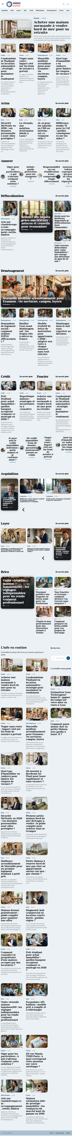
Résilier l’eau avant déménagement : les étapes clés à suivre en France (26, 331)
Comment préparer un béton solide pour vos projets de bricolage (61, 627)
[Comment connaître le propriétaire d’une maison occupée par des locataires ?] (12, 939)
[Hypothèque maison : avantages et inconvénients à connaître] (27, 385)
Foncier (36, 18)
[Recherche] (63, 4)
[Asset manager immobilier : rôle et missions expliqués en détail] (9, 494)
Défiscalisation (12, 196)
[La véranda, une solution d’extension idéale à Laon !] (26, 112)
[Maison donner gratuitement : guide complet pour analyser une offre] (12, 897)
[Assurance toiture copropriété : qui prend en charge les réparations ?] (58, 177)
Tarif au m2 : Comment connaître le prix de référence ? (58, 499)
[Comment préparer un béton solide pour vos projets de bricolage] (62, 611)
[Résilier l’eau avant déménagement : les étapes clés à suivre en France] (26, 313)
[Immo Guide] (13, 4)
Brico (5, 572)
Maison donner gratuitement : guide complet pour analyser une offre (10, 915)
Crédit (5, 376)
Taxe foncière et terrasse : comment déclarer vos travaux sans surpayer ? (61, 598)
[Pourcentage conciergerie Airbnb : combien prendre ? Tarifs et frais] (62, 544)
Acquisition (9, 474)
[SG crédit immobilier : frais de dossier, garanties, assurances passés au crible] (22, 448)
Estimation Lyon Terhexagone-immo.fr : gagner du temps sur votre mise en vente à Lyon (61, 698)
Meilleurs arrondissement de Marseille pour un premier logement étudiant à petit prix (12, 550)
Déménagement (43, 55)
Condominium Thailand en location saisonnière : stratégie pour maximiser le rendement (8, 68)
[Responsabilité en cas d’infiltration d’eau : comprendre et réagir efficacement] (40, 175)
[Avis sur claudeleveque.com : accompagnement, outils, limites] (9, 208)
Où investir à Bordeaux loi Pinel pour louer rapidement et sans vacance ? (36, 776)
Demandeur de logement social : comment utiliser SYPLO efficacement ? (8, 332)
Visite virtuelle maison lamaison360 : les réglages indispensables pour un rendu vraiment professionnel (16, 591)
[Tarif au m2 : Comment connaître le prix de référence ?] (58, 486)
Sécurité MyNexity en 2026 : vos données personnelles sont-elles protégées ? (8, 131)
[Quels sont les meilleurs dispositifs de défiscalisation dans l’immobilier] (62, 206)
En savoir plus (62, 103)
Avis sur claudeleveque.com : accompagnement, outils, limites (9, 228)
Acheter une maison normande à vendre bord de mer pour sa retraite (51, 27)
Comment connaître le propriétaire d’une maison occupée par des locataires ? (10, 958)
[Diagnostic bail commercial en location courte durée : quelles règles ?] (39, 535)
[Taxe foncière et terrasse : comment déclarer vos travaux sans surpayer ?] (62, 582)
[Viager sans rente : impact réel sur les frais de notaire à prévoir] (26, 48)
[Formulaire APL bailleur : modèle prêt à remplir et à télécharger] (37, 989)
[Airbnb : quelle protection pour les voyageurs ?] (21, 174)
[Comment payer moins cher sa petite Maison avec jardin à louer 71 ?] (61, 713)
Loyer (5, 523)
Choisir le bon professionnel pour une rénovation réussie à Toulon (43, 627)
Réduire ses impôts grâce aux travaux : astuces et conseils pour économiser (35, 221)
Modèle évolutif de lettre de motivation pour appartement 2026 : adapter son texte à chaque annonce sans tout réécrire (45, 338)
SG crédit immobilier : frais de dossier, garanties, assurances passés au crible (31, 446)
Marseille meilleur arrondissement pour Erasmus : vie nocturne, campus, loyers (44, 68)
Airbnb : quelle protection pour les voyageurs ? (31, 173)
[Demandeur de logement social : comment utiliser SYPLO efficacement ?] (8, 313)
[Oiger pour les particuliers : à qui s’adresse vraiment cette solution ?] (3, 177)
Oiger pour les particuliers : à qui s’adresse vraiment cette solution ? (13, 175)
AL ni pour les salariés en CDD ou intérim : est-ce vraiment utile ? (44, 131)
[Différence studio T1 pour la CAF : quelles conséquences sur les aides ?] (63, 112)
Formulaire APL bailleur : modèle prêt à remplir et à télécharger (36, 1006)
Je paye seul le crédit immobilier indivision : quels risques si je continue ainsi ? (12, 449)
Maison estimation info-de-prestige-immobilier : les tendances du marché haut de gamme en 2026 (36, 1106)
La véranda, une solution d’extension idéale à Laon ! (26, 129)
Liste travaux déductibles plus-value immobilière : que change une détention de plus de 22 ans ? (62, 253)
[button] (23, 510)
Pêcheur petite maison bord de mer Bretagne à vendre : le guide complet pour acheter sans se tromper (35, 823)
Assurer (7, 161)
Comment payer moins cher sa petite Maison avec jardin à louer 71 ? (60, 729)
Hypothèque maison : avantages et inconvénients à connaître (27, 402)
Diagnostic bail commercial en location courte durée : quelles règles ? (38, 550)
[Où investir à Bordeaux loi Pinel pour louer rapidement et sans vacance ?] (37, 758)
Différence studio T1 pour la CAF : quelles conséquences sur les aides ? (63, 131)
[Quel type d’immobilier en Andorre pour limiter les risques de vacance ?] (63, 48)
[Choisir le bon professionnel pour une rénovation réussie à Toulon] (44, 611)
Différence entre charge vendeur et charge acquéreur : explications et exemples (32, 500)
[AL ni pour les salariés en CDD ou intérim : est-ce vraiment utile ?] (45, 112)
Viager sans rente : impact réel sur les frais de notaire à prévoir (26, 65)
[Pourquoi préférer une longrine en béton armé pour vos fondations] (44, 582)
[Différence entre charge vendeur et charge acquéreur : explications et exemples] (32, 486)
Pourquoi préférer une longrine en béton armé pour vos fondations (43, 598)
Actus (5, 103)
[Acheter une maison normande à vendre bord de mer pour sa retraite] (16, 29)
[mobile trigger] (3, 4)
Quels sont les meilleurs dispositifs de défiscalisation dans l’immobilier (62, 222)
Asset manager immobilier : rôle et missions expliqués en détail (9, 501)
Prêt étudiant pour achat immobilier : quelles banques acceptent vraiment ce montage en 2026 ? (8, 408)
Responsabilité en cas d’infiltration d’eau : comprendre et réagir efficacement (51, 174)
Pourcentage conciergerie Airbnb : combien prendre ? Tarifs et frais (62, 551)
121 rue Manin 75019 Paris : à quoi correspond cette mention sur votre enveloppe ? (36, 1060)
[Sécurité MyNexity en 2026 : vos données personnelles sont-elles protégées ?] (8, 112)
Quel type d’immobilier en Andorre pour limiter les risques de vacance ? (63, 66)
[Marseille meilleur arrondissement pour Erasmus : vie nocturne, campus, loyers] (45, 48)
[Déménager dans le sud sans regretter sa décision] (63, 313)
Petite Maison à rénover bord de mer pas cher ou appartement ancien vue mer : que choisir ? (36, 867)
